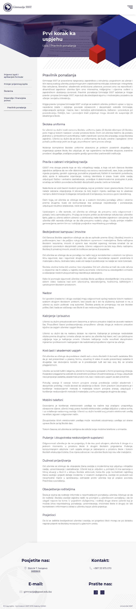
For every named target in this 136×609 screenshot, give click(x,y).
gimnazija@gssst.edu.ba (38, 591)
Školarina (8, 91)
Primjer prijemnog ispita (15, 84)
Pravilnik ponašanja (16, 107)
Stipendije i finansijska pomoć (15, 99)
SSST (131, 606)
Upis (45, 45)
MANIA (43, 606)
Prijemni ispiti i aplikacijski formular (13, 75)
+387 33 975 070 (102, 568)
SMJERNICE (35, 571)
